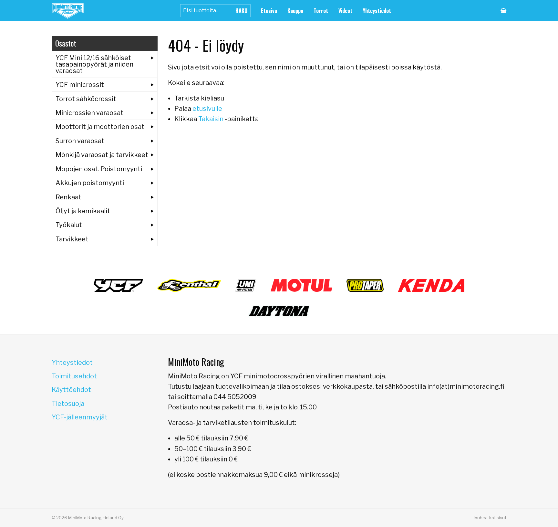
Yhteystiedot (377, 11)
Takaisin (210, 119)
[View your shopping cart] (503, 10)
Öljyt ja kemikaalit (83, 211)
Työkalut (69, 225)
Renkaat (68, 197)
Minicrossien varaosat (89, 113)
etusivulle (207, 108)
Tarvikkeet (72, 239)
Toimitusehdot (74, 376)
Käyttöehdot (71, 390)
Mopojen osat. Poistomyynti (99, 169)
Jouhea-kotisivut (489, 517)
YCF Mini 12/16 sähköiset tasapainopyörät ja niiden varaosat (94, 64)
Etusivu (269, 11)
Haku (241, 11)
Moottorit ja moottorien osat (100, 127)
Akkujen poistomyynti (90, 183)
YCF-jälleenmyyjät (80, 417)
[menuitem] (269, 10)
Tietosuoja (68, 403)
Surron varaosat (80, 141)
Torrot (321, 11)
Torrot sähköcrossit (86, 99)
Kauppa (295, 11)
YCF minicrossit (80, 85)
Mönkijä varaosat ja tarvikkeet (102, 155)
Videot (345, 11)
